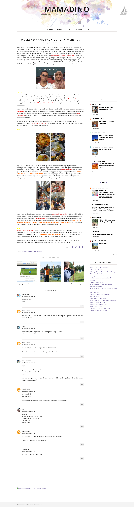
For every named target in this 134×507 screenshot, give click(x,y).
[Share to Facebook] (72, 247)
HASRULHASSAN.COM (99, 133)
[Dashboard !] (124, 18)
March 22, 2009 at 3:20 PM (28, 313)
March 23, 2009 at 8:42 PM (28, 411)
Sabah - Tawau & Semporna (98, 310)
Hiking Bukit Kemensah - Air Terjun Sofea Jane (107, 221)
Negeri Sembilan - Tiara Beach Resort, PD (103, 300)
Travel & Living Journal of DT (103, 147)
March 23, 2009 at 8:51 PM (28, 433)
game (30, 251)
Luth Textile (26, 295)
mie (23, 409)
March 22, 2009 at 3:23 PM (28, 345)
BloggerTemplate (38, 504)
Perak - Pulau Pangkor (97, 282)
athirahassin (26, 311)
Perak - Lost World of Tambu (99, 268)
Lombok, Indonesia (96, 286)
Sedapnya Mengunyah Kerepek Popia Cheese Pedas (106, 165)
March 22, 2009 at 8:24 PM (28, 391)
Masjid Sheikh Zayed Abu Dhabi (102, 234)
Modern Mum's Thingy (100, 204)
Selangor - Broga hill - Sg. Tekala (100, 308)
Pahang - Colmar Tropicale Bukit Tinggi (102, 272)
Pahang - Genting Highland (98, 304)
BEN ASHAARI (96, 105)
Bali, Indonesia (94, 296)
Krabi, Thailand (95, 292)
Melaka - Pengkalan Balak (98, 302)
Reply (82, 306)
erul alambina (26, 361)
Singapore (93, 280)
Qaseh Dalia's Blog (99, 241)
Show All (115, 175)
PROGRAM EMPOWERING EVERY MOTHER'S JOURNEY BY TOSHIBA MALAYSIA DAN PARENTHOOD (107, 194)
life (34, 251)
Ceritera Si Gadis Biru (100, 188)
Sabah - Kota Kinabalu (97, 270)
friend (24, 251)
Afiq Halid (95, 231)
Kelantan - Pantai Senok (97, 274)
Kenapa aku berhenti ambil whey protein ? (106, 108)
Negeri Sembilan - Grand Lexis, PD (101, 284)
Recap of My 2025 (105, 149)
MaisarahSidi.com (98, 161)
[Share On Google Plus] (82, 247)
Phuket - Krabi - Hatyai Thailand (100, 278)
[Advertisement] (103, 65)
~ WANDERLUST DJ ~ (98, 119)
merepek (40, 251)
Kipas (23, 327)
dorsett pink (97, 217)
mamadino (67, 9)
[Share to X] (75, 247)
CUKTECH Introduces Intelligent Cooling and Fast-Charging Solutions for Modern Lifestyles (103, 209)
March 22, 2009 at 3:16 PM (28, 297)
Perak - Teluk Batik (96, 306)
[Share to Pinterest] (79, 247)
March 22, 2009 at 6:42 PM (28, 363)
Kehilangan (102, 243)
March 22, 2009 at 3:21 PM (28, 329)
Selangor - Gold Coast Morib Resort (101, 294)
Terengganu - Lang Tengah (98, 298)
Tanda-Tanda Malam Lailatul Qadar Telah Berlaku (106, 137)
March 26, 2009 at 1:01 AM (28, 451)
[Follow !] (124, 20)
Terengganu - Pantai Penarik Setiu (101, 276)
